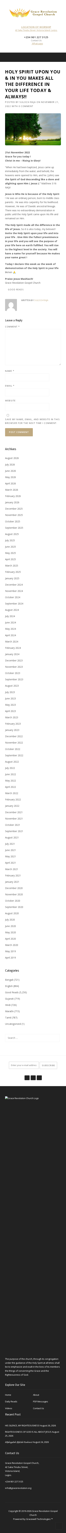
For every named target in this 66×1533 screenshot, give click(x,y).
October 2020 (12, 900)
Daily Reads (11, 1401)
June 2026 (10, 470)
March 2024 (11, 641)
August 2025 (12, 534)
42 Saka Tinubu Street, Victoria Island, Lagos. (36, 30)
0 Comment (26, 106)
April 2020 (10, 938)
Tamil (8, 1017)
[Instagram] (61, 57)
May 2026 (10, 477)
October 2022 (12, 749)
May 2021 (10, 856)
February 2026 (13, 496)
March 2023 (11, 717)
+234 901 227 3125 (14, 1481)
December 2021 (14, 812)
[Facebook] (56, 57)
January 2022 (12, 805)
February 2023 (13, 723)
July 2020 (10, 919)
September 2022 (14, 755)
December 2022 (14, 736)
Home (8, 1394)
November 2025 (14, 515)
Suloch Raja (27, 102)
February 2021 (13, 875)
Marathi (9, 1011)
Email (10, 385)
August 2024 (12, 609)
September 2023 (14, 679)
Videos (8, 1408)
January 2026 (12, 502)
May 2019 (10, 951)
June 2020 (10, 926)
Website (10, 400)
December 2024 (14, 584)
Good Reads (16, 289)
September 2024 (14, 603)
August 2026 (12, 458)
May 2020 (10, 932)
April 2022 (10, 786)
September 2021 (14, 831)
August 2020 (12, 913)
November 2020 (14, 894)
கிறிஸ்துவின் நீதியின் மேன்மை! (18, 1442)
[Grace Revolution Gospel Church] (33, 12)
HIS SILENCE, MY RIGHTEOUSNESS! (22, 1425)
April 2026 (10, 483)
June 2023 (10, 698)
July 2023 (10, 692)
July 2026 (10, 464)
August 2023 (12, 685)
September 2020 (14, 907)
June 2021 (10, 850)
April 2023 (10, 711)
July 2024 (10, 616)
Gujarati (9, 998)
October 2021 (12, 824)
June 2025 (10, 546)
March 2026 (11, 489)
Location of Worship (36, 27)
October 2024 (12, 597)
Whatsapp (37, 43)
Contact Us (38, 1408)
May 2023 (10, 704)
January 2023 (12, 730)
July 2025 (10, 540)
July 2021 (10, 843)
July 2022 (10, 768)
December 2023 (14, 660)
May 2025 (10, 553)
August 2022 (12, 761)
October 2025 (12, 521)
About (36, 1394)
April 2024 (10, 635)
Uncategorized (13, 1023)
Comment (12, 326)
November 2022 (14, 742)
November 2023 (14, 666)
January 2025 (12, 578)
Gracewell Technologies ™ (39, 1519)
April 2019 (10, 957)
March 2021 (11, 869)
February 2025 (13, 571)
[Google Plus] (33, 1076)
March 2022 (11, 793)
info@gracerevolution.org (18, 1488)
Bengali (9, 979)
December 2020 (14, 888)
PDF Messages (40, 1401)
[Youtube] (39, 1076)
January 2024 (12, 654)
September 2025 (14, 527)
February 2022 (13, 799)
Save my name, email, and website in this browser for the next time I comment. (32, 421)
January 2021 (12, 881)
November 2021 (14, 818)
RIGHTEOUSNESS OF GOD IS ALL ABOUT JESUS (28, 1431)
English (9, 986)
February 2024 (13, 647)
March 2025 (11, 565)
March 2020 (11, 945)
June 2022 (10, 774)
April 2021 (10, 862)
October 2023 (12, 673)
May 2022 (10, 780)
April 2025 (10, 559)
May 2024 (10, 628)
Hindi (7, 1005)
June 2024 (10, 622)
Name (9, 370)
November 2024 (14, 591)
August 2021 (12, 837)
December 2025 (14, 508)
